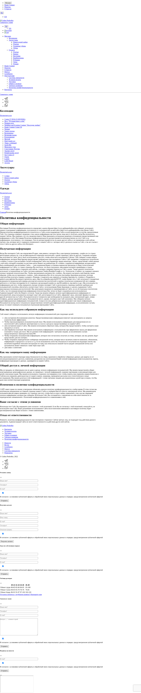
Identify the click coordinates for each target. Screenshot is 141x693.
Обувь (15, 48)
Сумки (6, 176)
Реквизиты (8, 453)
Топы (15, 62)
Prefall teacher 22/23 (11, 153)
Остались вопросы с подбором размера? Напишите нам (21, 594)
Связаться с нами (6, 22)
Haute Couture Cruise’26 (13, 127)
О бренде (7, 9)
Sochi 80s (7, 145)
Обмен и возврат (15, 84)
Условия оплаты (15, 80)
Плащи (16, 64)
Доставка (12, 82)
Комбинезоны (18, 58)
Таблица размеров (15, 86)
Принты (7, 7)
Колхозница (8, 133)
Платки (16, 44)
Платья (16, 52)
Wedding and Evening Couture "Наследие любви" (22, 125)
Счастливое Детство (12, 149)
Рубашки (16, 60)
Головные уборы (19, 46)
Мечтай (7, 139)
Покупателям (9, 76)
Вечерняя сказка (10, 135)
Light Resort (8, 161)
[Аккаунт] (8, 30)
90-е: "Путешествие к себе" (14, 121)
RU (2, 13)
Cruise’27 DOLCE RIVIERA (14, 119)
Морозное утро (10, 147)
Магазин (8, 3)
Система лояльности (16, 78)
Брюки (15, 54)
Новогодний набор (20, 42)
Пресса (7, 72)
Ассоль (7, 163)
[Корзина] (6, 32)
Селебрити (8, 74)
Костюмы (16, 56)
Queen (6, 157)
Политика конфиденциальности (21, 88)
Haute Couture (9, 5)
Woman (7, 129)
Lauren (6, 159)
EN (5, 17)
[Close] (1, 477)
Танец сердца (9, 131)
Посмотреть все (6, 115)
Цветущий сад (9, 141)
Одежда (12, 50)
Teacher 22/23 (9, 151)
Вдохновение (9, 137)
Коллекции (13, 38)
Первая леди (9, 123)
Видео (6, 445)
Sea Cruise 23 (9, 155)
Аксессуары (13, 40)
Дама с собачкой (10, 143)
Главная (3, 212)
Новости (7, 443)
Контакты (8, 90)
